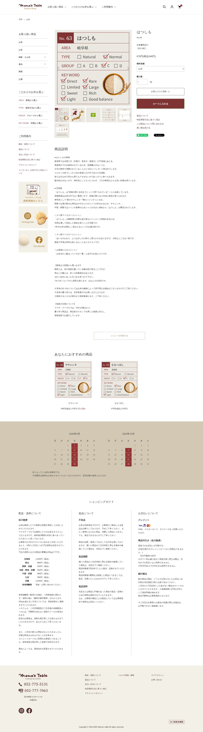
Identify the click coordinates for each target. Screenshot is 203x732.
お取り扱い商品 (55, 7)
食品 (21, 64)
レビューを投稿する (119, 336)
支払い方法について (27, 155)
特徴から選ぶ (30, 123)
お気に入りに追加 (159, 91)
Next (128, 68)
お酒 (21, 79)
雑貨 (21, 71)
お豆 (21, 50)
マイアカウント (157, 675)
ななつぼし (119, 403)
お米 (28, 19)
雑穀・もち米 (24, 57)
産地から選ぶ (28, 100)
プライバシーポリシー (28, 165)
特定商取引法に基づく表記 (148, 120)
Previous (59, 68)
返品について (142, 116)
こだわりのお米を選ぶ (82, 7)
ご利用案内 (107, 7)
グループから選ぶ (30, 116)
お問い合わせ (156, 680)
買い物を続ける (143, 128)
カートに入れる (160, 104)
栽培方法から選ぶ (30, 108)
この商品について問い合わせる (150, 124)
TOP (20, 19)
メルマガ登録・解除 (126, 675)
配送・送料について (27, 144)
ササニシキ (73, 403)
